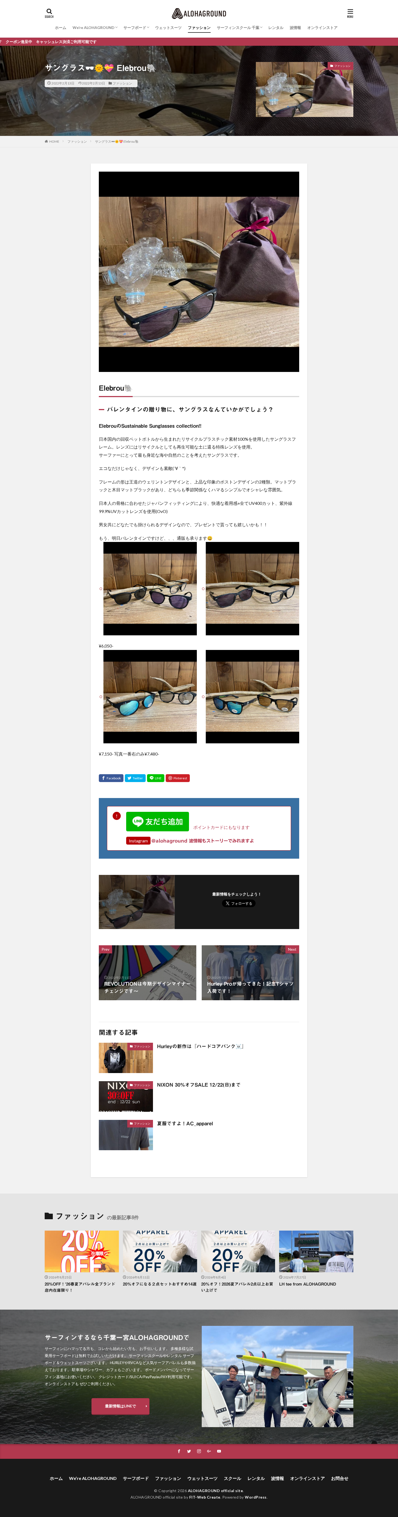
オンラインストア (322, 27)
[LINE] (155, 778)
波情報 (295, 27)
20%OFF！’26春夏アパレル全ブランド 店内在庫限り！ (82, 1287)
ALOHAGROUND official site (215, 1490)
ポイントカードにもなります (219, 827)
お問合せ (339, 1478)
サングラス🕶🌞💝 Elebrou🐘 (117, 141)
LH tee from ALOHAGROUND (307, 1284)
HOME (54, 141)
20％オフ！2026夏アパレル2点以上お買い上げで (237, 1287)
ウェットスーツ (168, 27)
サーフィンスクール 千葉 (238, 27)
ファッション (199, 27)
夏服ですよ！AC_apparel (185, 1123)
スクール (232, 1478)
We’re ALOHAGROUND (94, 27)
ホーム (60, 27)
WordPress (256, 1497)
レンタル (275, 27)
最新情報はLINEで (120, 1406)
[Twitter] (135, 778)
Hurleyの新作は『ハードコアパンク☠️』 (201, 1046)
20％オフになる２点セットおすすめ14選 (160, 1284)
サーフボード (134, 27)
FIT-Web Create (204, 1497)
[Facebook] (111, 778)
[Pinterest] (178, 778)
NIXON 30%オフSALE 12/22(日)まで (199, 1084)
